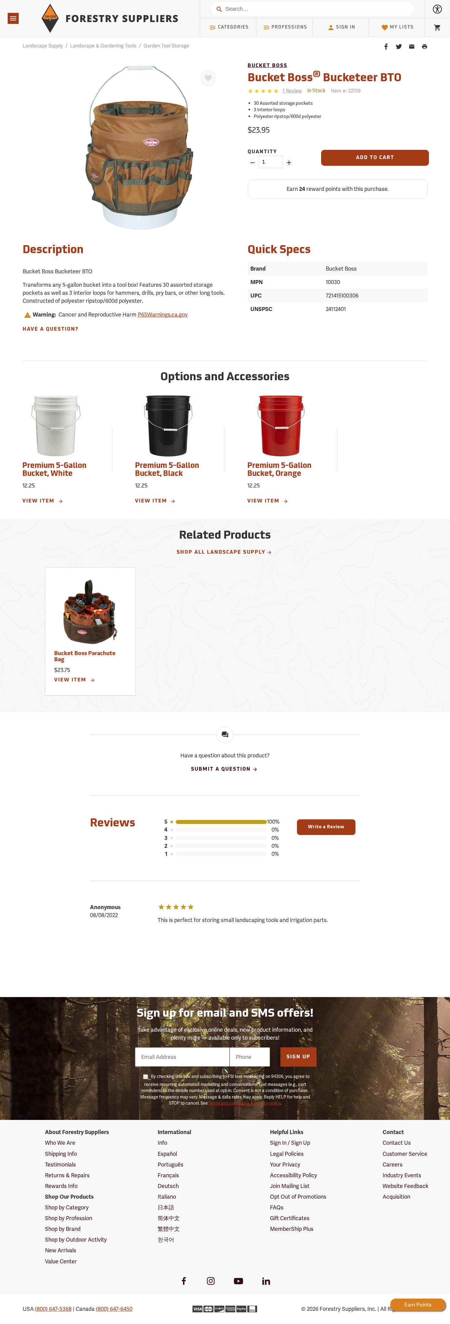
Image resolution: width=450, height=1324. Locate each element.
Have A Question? (50, 329)
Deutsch (168, 1185)
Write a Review (326, 827)
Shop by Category (67, 1207)
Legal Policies (287, 1153)
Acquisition (396, 1196)
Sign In (345, 27)
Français (168, 1175)
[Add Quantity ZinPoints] (289, 162)
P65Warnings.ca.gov (163, 314)
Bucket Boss (267, 65)
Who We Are (60, 1142)
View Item (39, 501)
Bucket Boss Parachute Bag (84, 657)
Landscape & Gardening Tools (103, 46)
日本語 (166, 1207)
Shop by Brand (63, 1228)
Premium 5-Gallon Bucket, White (54, 470)
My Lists (402, 27)
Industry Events (402, 1175)
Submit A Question (221, 769)
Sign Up (298, 1057)
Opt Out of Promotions (298, 1196)
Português (170, 1164)
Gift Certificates (289, 1218)
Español (167, 1153)
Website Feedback (406, 1185)
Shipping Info (61, 1153)
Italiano (167, 1196)
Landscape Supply (43, 46)
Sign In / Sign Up (290, 1142)
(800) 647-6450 (114, 1308)
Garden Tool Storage (166, 46)
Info (162, 1142)
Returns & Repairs (67, 1175)
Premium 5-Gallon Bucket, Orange (279, 470)
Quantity (262, 152)
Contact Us (397, 1142)
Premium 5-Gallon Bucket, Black (167, 470)
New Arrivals (60, 1250)
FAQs (276, 1207)
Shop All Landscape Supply (221, 552)
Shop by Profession (68, 1218)
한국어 (166, 1239)
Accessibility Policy (293, 1175)
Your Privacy (285, 1164)
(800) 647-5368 (53, 1308)
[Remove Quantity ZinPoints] (253, 162)
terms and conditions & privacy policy (244, 1103)
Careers (393, 1164)
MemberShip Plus (291, 1228)
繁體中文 (169, 1228)
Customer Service (405, 1153)
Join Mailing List (289, 1185)
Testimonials (60, 1164)
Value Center (61, 1261)
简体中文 (169, 1218)
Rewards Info (61, 1185)
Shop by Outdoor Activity (76, 1239)
